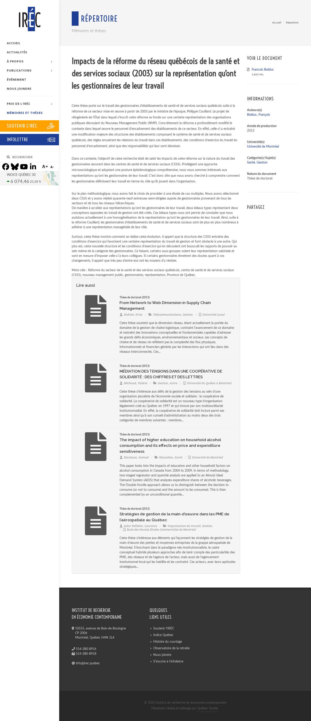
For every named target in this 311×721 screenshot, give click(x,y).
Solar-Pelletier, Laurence (140, 526)
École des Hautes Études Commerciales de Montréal (161, 530)
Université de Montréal (207, 457)
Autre (173, 383)
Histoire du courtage (167, 641)
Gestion (188, 315)
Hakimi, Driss (133, 315)
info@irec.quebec (87, 663)
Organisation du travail (184, 526)
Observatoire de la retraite (171, 648)
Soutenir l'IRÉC (163, 628)
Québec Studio (207, 708)
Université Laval (213, 315)
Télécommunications (167, 315)
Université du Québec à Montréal (209, 383)
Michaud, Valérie (135, 383)
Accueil (276, 22)
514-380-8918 (85, 653)
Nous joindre (162, 655)
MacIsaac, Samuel (136, 457)
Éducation (166, 457)
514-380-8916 (85, 649)
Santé (178, 457)
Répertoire (292, 22)
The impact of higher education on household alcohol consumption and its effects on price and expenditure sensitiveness (170, 445)
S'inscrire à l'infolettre (168, 661)
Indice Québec (163, 635)
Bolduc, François (258, 114)
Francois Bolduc (263, 69)
